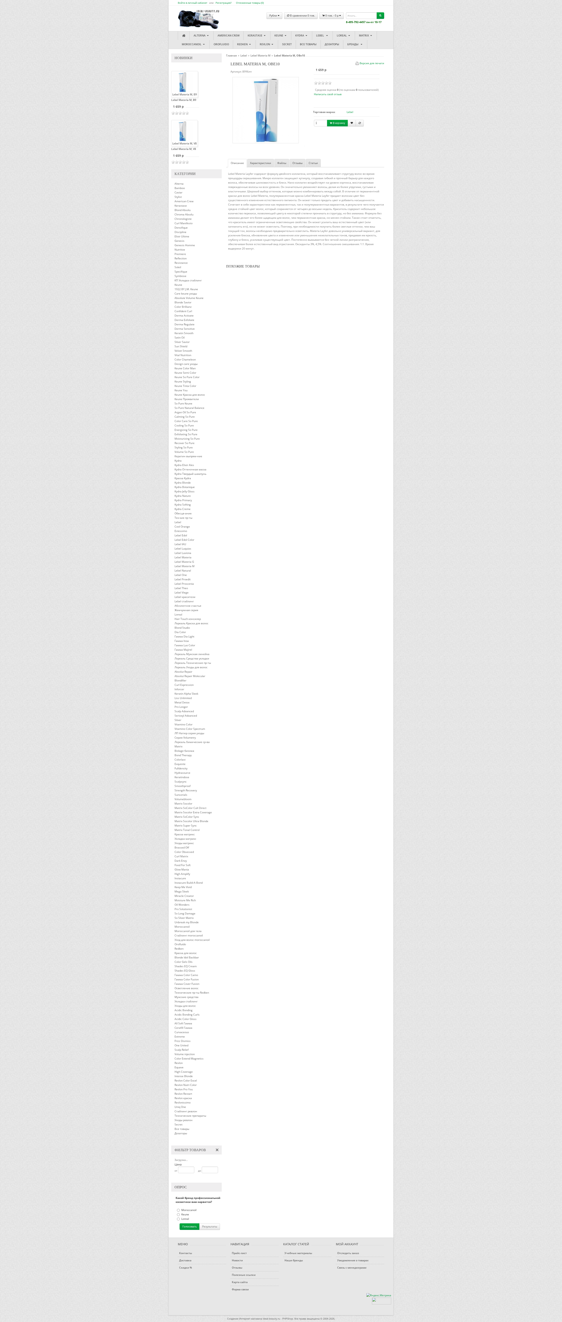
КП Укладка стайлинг (188, 280)
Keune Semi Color (185, 373)
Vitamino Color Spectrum (190, 729)
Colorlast (180, 759)
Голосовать (189, 1226)
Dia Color (180, 632)
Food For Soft (183, 865)
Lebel (320, 35)
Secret (287, 44)
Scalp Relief (182, 1050)
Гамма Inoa (182, 641)
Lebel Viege (182, 592)
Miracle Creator (184, 896)
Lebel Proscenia (184, 584)
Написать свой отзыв (328, 94)
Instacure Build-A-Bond (189, 883)
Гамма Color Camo (186, 975)
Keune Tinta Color (185, 386)
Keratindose (182, 777)
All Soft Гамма (183, 1023)
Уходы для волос (185, 1006)
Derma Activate (184, 315)
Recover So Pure (185, 443)
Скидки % (185, 1267)
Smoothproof (183, 786)
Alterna (200, 35)
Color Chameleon (185, 359)
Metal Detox (182, 702)
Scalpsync (181, 781)
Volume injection (185, 1054)
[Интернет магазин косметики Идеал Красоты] (194, 16)
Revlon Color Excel (186, 1080)
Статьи (313, 163)
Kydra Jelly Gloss (185, 491)
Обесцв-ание (183, 513)
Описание (237, 163)
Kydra (300, 35)
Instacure (180, 878)
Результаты (209, 1226)
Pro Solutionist (183, 909)
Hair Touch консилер (188, 619)
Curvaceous (182, 1032)
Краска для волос (186, 953)
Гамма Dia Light (184, 636)
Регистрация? (224, 2)
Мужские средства (186, 997)
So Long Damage (185, 913)
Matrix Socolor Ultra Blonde (191, 821)
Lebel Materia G (184, 562)
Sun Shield (181, 346)
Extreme (180, 1036)
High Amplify (182, 874)
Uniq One (180, 1107)
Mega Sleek (182, 891)
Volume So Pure (184, 452)
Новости (237, 1260)
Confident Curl (183, 311)
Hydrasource (182, 773)
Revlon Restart (183, 1094)
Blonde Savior (183, 302)
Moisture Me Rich (185, 900)
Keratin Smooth (184, 333)
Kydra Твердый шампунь (190, 474)
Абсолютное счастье (188, 606)
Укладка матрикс (185, 839)
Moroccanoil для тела (188, 931)
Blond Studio (182, 628)
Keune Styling (183, 381)
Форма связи (240, 1289)
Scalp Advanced (184, 711)
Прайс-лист (239, 1253)
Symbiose (180, 276)
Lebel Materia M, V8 (183, 149)
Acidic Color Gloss (185, 1019)
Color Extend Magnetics (189, 1058)
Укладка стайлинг (186, 1001)
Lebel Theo (181, 588)
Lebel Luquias (183, 548)
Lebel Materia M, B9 (183, 100)
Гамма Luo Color (185, 645)
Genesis (179, 241)
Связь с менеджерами (351, 1267)
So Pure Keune (183, 403)
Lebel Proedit (183, 579)
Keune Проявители (187, 399)
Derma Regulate (185, 324)
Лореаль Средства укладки (192, 658)
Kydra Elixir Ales (184, 465)
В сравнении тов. (302, 15)
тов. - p (332, 15)
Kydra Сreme (183, 509)
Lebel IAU (180, 544)
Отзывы (297, 163)
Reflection (181, 258)
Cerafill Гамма (183, 1028)
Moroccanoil (192, 44)
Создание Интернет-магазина (244, 1318)
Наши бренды (294, 1260)
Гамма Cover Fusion (187, 984)
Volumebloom (183, 799)
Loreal (342, 35)
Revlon (265, 44)
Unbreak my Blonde (187, 922)
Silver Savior (182, 342)
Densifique (181, 227)
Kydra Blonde (183, 482)
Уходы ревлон (184, 1120)
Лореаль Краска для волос (191, 623)
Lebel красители (185, 597)
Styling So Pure (184, 447)
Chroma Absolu (184, 214)
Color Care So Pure (186, 421)
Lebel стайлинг (184, 601)
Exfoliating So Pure (186, 434)
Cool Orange (182, 526)
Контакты (185, 1253)
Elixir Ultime (182, 236)
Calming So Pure (185, 417)
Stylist (178, 197)
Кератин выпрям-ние (188, 456)
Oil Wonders (182, 905)
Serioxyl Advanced (186, 715)
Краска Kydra (183, 478)
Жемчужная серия (186, 610)
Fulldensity (181, 768)
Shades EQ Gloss (185, 970)
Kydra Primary (183, 500)
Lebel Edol (181, 535)
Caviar (178, 192)
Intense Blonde (184, 1076)
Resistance (181, 263)
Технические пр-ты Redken (192, 992)
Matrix (364, 35)
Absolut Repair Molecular (190, 676)
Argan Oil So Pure (185, 412)
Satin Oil (180, 337)
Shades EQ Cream (186, 966)
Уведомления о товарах (353, 1260)
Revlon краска (183, 1098)
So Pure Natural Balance (189, 408)
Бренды (353, 44)
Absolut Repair (183, 672)
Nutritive (180, 249)
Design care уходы (186, 364)
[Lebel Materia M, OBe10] (266, 110)
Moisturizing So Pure (187, 439)
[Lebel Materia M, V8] (182, 131)
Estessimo (181, 531)
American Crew (229, 35)
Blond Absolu (183, 210)
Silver (178, 720)
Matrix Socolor (183, 803)
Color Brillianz (183, 307)
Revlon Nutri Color (186, 1085)
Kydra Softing (183, 504)
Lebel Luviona (183, 553)
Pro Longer (181, 707)
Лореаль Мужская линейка (192, 654)
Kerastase (255, 35)
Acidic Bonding (184, 1010)
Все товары (308, 44)
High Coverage (184, 1072)
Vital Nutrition (183, 355)
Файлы (281, 163)
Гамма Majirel (183, 650)
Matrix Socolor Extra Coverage (193, 812)
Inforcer (179, 689)
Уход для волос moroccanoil (192, 940)
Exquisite (180, 764)
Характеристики (260, 163)
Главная (231, 55)
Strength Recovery (186, 790)
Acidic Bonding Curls (187, 1014)
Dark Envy (181, 861)
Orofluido (221, 44)
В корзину (338, 123)
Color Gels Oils (184, 962)
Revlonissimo (183, 1102)
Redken (242, 44)
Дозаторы (332, 44)
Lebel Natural (183, 570)
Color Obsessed (184, 852)
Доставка (185, 1260)
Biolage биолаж (184, 751)
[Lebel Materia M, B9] (182, 82)
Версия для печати (372, 63)
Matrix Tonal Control (187, 830)
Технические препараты (190, 1116)
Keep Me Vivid (183, 887)
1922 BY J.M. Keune (186, 289)
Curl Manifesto (184, 223)
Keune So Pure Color (187, 377)
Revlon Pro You (184, 1089)
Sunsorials (181, 795)
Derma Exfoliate (184, 320)
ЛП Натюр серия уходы (189, 733)
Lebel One (181, 575)
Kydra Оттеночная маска (190, 469)
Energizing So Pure (186, 430)
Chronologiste (183, 219)
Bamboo (180, 188)
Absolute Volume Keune (189, 298)
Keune (279, 35)
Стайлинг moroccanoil (189, 935)
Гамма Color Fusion (187, 979)
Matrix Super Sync (186, 825)
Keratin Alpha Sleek (186, 694)
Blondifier (180, 680)
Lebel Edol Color (184, 540)
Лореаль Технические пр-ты (193, 663)
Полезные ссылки (244, 1275)
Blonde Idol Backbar (187, 957)
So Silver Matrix (184, 918)
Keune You (181, 390)
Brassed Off (182, 847)
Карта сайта (240, 1282)
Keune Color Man (185, 368)
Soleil (178, 267)
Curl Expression (184, 685)
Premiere (180, 254)
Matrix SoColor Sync (187, 817)
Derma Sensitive (185, 329)
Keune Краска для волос (190, 395)
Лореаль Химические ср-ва (192, 742)
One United (181, 1045)
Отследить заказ (348, 1253)
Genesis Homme (185, 245)
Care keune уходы (186, 293)
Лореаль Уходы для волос (191, 667)
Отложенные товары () (250, 2)
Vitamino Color (184, 724)
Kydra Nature (183, 496)
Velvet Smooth (183, 351)
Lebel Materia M (185, 566)
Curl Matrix (181, 856)
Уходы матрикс (184, 843)
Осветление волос (186, 988)
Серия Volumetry (185, 737)
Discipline (180, 232)
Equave (179, 1067)
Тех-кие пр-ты (183, 518)
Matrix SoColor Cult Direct (190, 808)
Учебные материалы (298, 1253)
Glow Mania (182, 869)
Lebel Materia (183, 557)
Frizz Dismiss (183, 1041)
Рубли (273, 15)
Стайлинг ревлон (186, 1111)
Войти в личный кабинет (192, 2)
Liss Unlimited (183, 698)
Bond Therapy (183, 755)
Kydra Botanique (185, 487)
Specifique (181, 271)
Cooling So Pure (184, 425)
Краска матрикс (185, 834)
